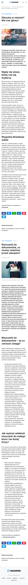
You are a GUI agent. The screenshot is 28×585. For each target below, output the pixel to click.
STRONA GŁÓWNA (6, 7)
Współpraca (15, 578)
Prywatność (22, 578)
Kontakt (3, 578)
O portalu (9, 578)
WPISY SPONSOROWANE (17, 7)
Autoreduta (15, 188)
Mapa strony (14, 580)
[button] (2, 2)
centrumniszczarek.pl (9, 537)
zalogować (11, 228)
